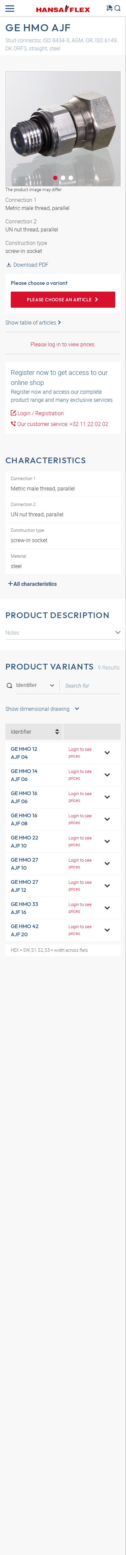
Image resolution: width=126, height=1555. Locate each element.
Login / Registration (40, 413)
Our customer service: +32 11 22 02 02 (62, 424)
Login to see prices (80, 752)
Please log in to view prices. (63, 344)
